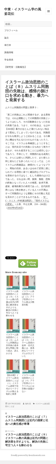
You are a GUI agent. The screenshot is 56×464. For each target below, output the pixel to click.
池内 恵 (28, 403)
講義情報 (8, 52)
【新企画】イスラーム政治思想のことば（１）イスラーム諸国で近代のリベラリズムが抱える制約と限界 (12, 384)
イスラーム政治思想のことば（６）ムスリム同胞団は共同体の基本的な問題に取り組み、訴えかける (12, 344)
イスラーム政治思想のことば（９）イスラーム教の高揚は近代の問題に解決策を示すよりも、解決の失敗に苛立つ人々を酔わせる (12, 303)
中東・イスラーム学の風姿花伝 (22, 11)
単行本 (7, 44)
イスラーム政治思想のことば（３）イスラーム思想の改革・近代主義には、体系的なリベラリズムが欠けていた (28, 345)
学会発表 (8, 59)
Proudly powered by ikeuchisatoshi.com (28, 455)
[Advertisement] (30, 234)
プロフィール (11, 30)
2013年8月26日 (15, 207)
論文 (6, 37)
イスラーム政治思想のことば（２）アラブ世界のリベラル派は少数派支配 (28, 298)
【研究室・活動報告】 (15, 66)
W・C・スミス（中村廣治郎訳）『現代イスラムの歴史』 (27, 200)
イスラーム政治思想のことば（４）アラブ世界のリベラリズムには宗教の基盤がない (28, 383)
